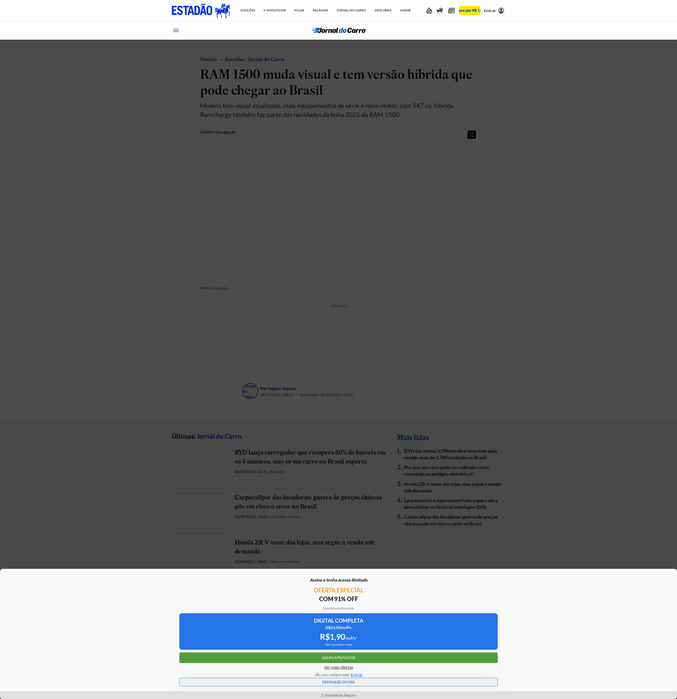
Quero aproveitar (338, 658)
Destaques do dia (338, 682)
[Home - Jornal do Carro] (338, 30)
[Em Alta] (429, 10)
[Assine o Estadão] (470, 10)
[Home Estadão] (201, 10)
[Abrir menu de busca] (501, 30)
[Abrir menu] (176, 30)
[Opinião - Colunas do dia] (440, 10)
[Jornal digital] (451, 10)
